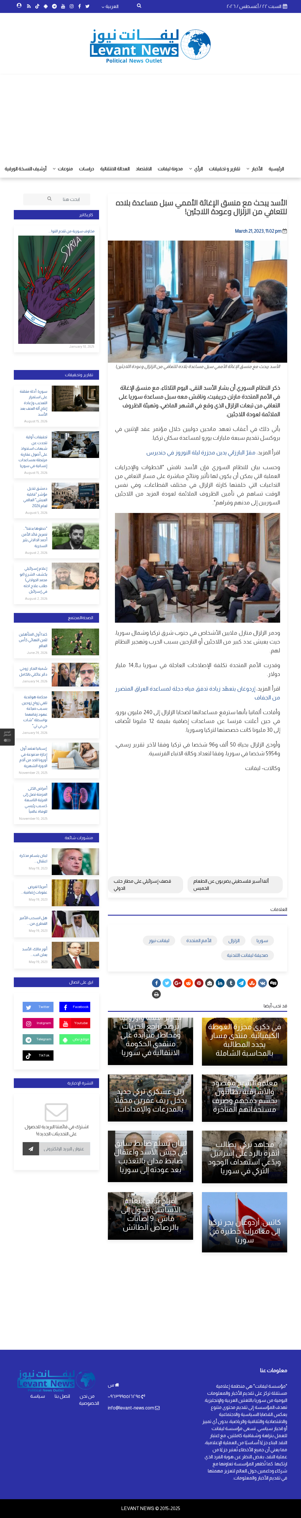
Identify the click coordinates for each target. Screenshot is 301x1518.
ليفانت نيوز (159, 940)
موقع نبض (81, 1039)
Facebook (80, 1007)
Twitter (44, 1007)
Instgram (44, 1023)
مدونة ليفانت (170, 168)
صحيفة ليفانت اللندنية (247, 955)
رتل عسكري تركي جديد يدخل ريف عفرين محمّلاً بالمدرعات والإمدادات (150, 1100)
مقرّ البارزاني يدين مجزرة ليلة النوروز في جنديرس (200, 452)
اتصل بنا (62, 1396)
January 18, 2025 (81, 346)
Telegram (43, 1039)
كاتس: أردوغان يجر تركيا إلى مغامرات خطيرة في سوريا (244, 1231)
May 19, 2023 (38, 868)
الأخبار (256, 168)
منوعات (65, 168)
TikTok (44, 1055)
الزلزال (234, 940)
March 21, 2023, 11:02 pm (258, 231)
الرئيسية (276, 168)
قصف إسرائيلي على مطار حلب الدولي (142, 885)
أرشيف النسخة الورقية (25, 168)
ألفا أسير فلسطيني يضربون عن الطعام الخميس (231, 885)
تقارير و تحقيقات (224, 168)
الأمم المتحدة (198, 940)
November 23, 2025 (33, 773)
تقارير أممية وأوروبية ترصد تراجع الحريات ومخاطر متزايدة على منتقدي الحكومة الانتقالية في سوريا (150, 1035)
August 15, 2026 (35, 421)
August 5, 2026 (36, 513)
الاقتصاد (144, 168)
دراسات (86, 168)
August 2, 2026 (36, 553)
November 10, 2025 (33, 819)
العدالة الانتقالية (115, 168)
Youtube (81, 1023)
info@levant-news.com (131, 1407)
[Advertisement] (150, 116)
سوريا (262, 940)
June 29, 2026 (37, 653)
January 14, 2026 (34, 681)
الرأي (198, 168)
